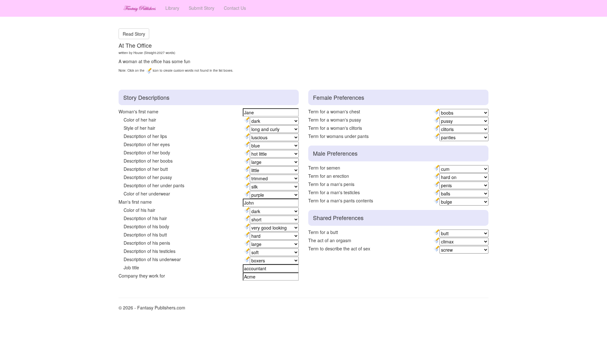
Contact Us (235, 8)
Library (172, 8)
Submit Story (201, 8)
